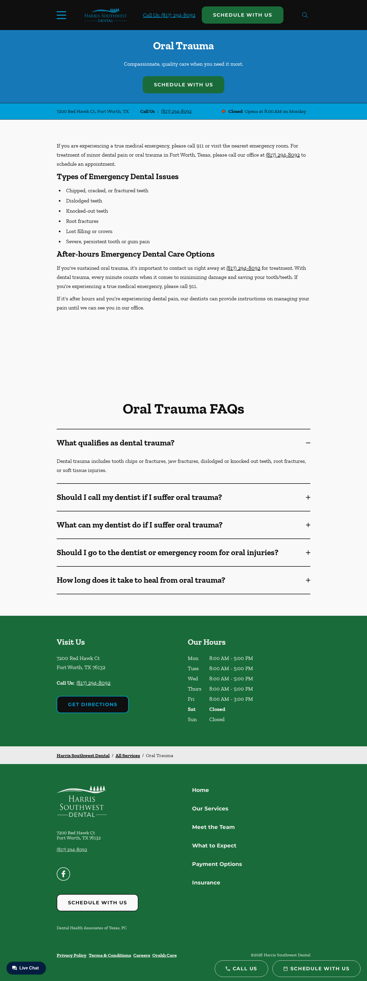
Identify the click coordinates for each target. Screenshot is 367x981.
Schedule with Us (242, 15)
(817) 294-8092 (176, 111)
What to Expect (214, 845)
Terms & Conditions (110, 955)
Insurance (206, 882)
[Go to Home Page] (106, 15)
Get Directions (92, 704)
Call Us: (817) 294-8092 (169, 15)
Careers (141, 955)
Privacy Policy (72, 955)
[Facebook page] (63, 874)
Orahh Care (164, 955)
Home (200, 790)
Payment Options (217, 864)
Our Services (210, 808)
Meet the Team (213, 827)
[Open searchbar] (305, 15)
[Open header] (63, 15)
